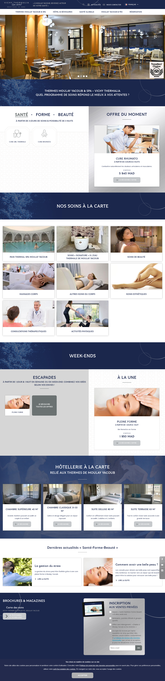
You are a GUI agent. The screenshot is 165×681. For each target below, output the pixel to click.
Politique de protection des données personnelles (97, 665)
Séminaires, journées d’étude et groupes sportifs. (127, 619)
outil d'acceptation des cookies (64, 669)
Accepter (82, 675)
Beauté (66, 114)
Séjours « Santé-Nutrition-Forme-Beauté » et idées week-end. (127, 613)
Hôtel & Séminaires (62, 12)
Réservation (136, 12)
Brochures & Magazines (24, 601)
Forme (43, 114)
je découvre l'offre (127, 180)
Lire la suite (43, 579)
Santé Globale (86, 12)
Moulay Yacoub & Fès (111, 12)
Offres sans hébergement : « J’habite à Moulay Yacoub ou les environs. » (126, 625)
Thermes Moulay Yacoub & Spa (30, 12)
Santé (21, 114)
